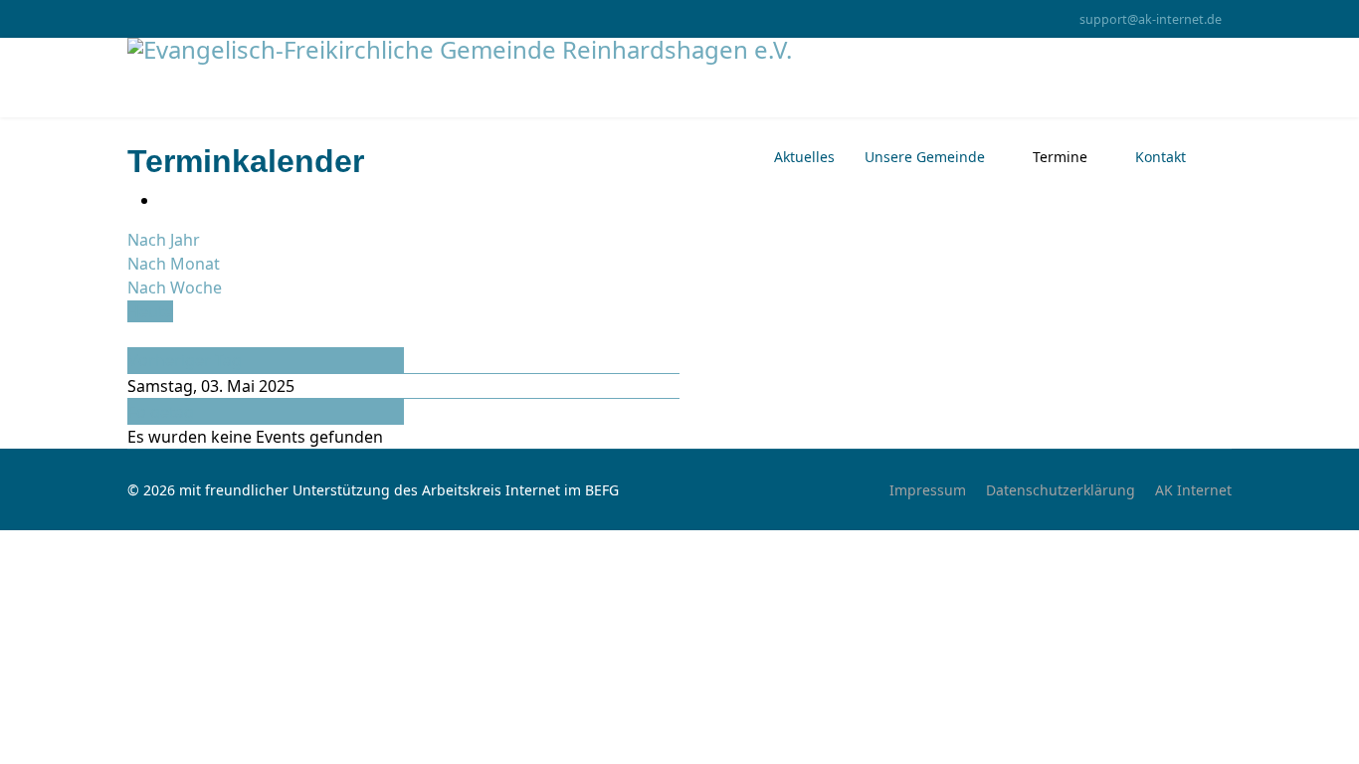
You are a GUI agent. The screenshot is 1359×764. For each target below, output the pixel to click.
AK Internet (1193, 489)
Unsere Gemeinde (925, 156)
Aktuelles (804, 156)
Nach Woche (174, 287)
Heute (150, 311)
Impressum (927, 489)
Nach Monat (173, 264)
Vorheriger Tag (185, 360)
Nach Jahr (163, 240)
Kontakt (1160, 156)
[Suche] (133, 335)
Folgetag (161, 412)
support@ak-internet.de (1150, 19)
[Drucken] (165, 200)
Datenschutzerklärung (1060, 489)
